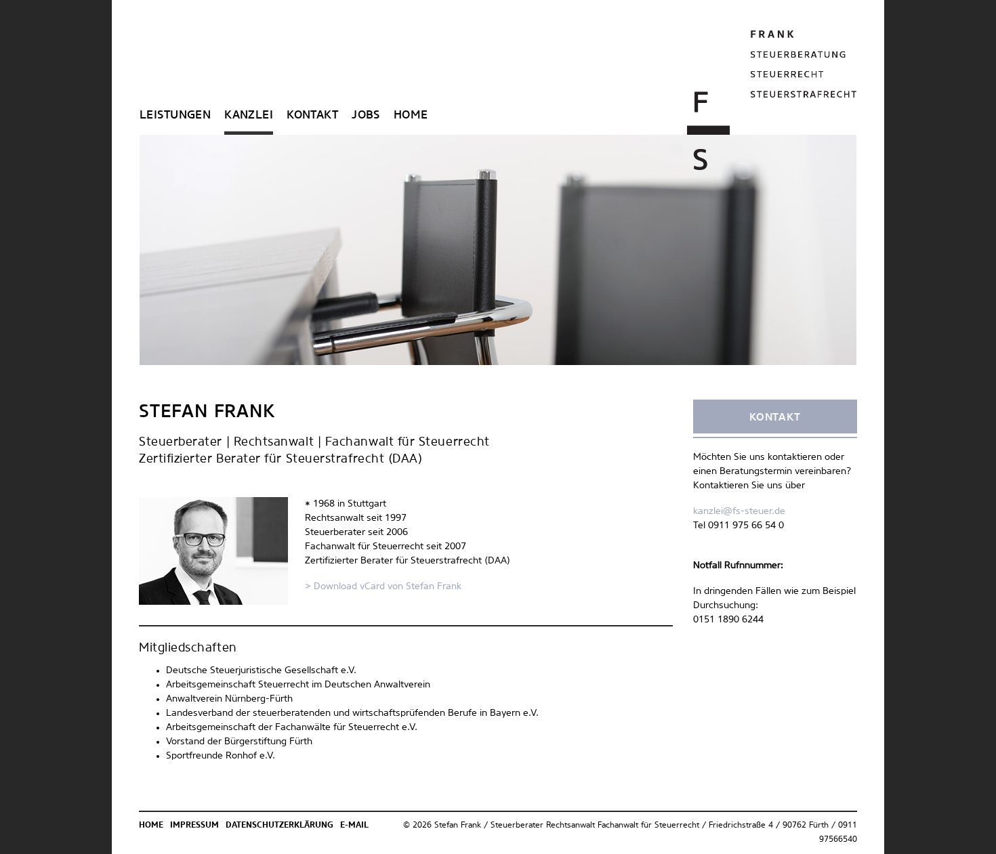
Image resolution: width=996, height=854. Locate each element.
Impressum (194, 825)
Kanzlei (248, 115)
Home (411, 115)
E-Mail (354, 825)
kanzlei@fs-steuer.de (739, 511)
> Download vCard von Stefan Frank (383, 586)
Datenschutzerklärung (279, 825)
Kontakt (312, 115)
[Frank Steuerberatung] (772, 100)
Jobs (366, 115)
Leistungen (175, 115)
